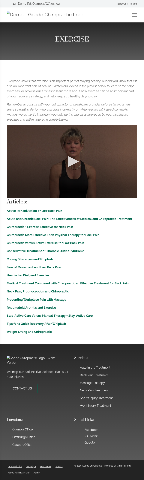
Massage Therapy (92, 383)
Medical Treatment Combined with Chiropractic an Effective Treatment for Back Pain (68, 283)
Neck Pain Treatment (94, 390)
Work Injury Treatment (95, 405)
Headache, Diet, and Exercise (28, 275)
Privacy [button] (59, 466)
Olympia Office (22, 429)
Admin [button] (37, 472)
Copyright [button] (31, 466)
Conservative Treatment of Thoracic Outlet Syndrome (46, 251)
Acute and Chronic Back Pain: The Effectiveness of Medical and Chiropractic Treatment (69, 219)
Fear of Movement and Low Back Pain (34, 267)
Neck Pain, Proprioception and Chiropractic (38, 291)
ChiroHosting (123, 465)
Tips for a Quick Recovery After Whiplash (36, 324)
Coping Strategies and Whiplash (30, 259)
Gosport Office (22, 445)
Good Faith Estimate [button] (18, 472)
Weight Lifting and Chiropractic (29, 332)
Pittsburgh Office (23, 437)
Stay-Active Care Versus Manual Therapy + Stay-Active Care (50, 316)
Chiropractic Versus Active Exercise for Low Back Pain (45, 243)
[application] (72, 162)
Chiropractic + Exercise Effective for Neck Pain (40, 227)
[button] (72, 161)
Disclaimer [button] (45, 466)
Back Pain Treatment (94, 375)
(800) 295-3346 (126, 3)
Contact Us (22, 388)
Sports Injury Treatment (96, 398)
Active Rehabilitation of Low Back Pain (34, 211)
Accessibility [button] (15, 466)
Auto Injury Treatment (95, 367)
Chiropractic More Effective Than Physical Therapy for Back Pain (53, 235)
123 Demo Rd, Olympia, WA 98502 (36, 3)
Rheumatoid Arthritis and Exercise (31, 307)
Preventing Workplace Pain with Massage (36, 299)
